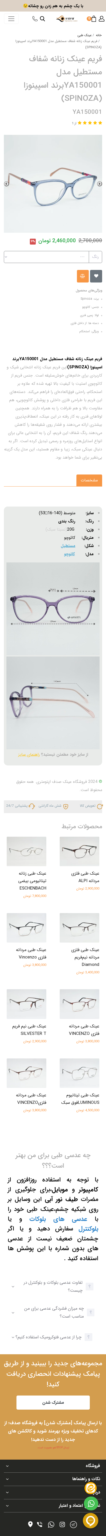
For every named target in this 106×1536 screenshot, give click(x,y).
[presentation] (99, 183)
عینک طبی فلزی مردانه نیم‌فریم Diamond (85, 957)
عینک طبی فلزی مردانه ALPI (85, 877)
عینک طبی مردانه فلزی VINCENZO (84, 1030)
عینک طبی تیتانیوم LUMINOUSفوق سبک (80, 1099)
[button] (102, 19)
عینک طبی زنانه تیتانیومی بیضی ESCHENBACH (32, 881)
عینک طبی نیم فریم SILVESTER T (29, 1030)
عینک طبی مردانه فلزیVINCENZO (31, 1099)
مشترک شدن (53, 1402)
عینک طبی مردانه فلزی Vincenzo (31, 953)
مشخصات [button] (89, 480)
